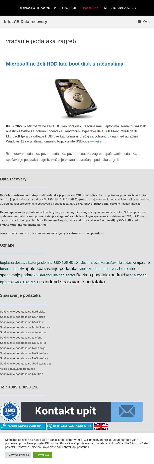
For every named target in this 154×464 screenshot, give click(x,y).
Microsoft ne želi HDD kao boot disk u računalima (64, 64)
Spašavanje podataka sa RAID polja (23, 347)
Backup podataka (93, 274)
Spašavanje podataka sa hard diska (22, 311)
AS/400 (16, 282)
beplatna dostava (13, 263)
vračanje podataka (64, 160)
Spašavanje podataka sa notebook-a (23, 332)
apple (5, 282)
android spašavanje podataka (74, 281)
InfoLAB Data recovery (25, 21)
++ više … (98, 141)
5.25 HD (67, 262)
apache (143, 262)
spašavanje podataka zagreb (27, 160)
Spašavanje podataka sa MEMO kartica (25, 327)
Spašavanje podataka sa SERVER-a (23, 342)
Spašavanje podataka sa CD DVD (21, 373)
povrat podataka (53, 154)
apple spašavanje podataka (51, 268)
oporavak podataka (25, 154)
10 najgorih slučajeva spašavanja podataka (105, 262)
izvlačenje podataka (12, 199)
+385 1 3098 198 (22, 387)
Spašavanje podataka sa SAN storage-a (25, 363)
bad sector (67, 275)
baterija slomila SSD (44, 263)
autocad (140, 275)
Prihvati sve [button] (43, 454)
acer (129, 275)
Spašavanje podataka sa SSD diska (22, 316)
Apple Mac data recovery (98, 269)
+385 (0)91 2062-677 (122, 7)
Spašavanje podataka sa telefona (21, 337)
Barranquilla (48, 275)
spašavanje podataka (120, 154)
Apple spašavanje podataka (17, 368)
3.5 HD (36, 282)
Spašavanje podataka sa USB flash (22, 322)
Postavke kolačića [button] (18, 454)
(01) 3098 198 (67, 7)
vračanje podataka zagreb (99, 160)
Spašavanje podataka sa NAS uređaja (24, 353)
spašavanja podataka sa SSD (112, 216)
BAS (26, 282)
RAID (136, 216)
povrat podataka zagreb (84, 154)
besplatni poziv (12, 269)
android (118, 274)
